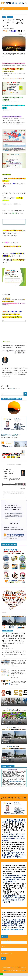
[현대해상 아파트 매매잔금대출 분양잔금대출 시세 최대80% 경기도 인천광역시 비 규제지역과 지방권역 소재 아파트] (5, 674)
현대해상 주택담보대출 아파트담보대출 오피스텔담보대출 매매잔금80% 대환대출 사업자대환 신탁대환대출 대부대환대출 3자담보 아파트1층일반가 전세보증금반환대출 (13, 640)
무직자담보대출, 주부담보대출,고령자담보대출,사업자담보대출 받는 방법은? (13, 351)
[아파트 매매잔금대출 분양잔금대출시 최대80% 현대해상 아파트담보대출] (5, 683)
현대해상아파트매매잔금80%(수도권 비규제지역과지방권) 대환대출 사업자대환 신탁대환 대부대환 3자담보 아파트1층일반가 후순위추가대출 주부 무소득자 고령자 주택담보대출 (14, 719)
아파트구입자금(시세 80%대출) (7, 630)
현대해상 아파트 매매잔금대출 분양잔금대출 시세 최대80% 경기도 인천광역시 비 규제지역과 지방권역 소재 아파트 (18, 673)
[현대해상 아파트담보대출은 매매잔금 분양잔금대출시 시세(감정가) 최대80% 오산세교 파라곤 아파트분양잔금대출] (5, 664)
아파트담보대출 (9, 16)
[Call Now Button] (1, 974)
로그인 (12, 388)
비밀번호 (3, 946)
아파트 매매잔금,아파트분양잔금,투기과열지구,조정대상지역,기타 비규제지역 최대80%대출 (14, 346)
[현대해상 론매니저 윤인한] (2, 8)
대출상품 (4, 16)
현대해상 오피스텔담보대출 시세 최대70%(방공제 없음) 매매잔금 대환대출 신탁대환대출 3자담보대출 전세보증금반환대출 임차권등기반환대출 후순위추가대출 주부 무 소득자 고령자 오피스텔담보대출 (14, 700)
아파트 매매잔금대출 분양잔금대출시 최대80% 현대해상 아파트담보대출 (18, 682)
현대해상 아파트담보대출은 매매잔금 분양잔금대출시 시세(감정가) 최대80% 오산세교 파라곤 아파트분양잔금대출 (18, 662)
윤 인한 (12, 28)
